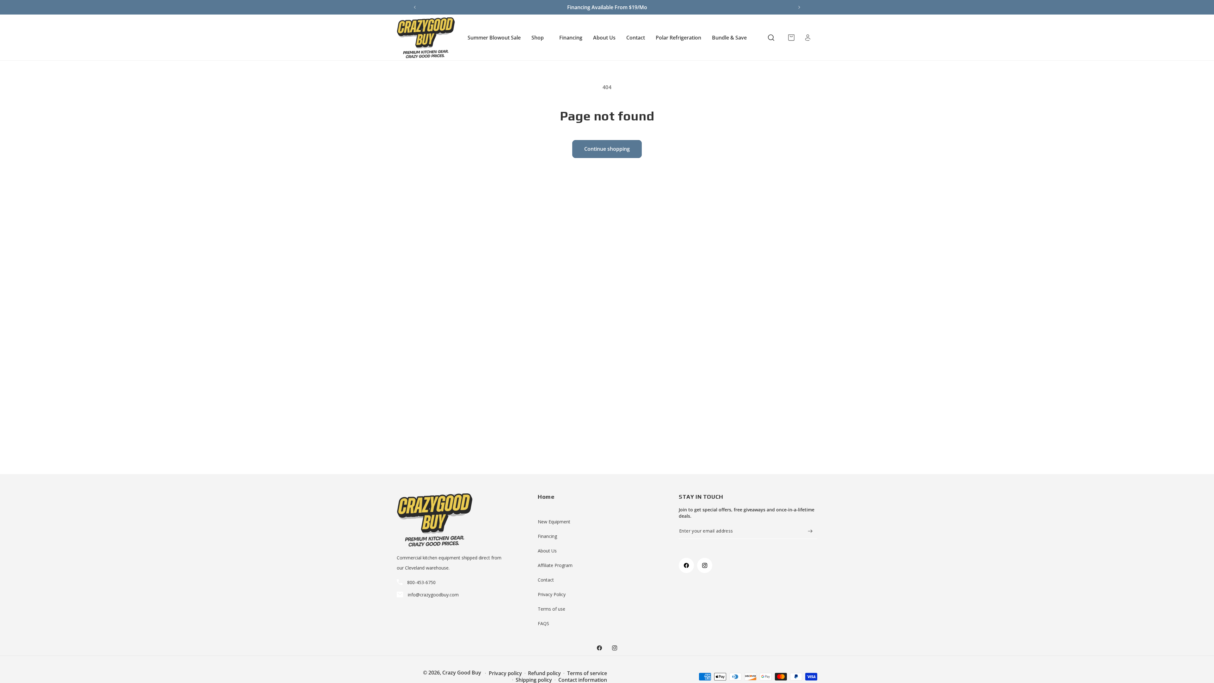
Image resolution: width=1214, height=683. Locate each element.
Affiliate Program (555, 565)
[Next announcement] (799, 7)
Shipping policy (534, 680)
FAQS (543, 623)
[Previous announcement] (415, 7)
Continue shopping (607, 148)
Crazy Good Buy (461, 672)
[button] (540, 37)
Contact (546, 580)
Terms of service (587, 673)
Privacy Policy (552, 594)
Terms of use (551, 609)
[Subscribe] (810, 531)
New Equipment (554, 522)
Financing (547, 536)
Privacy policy (505, 673)
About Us (547, 551)
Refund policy (544, 673)
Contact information (582, 680)
